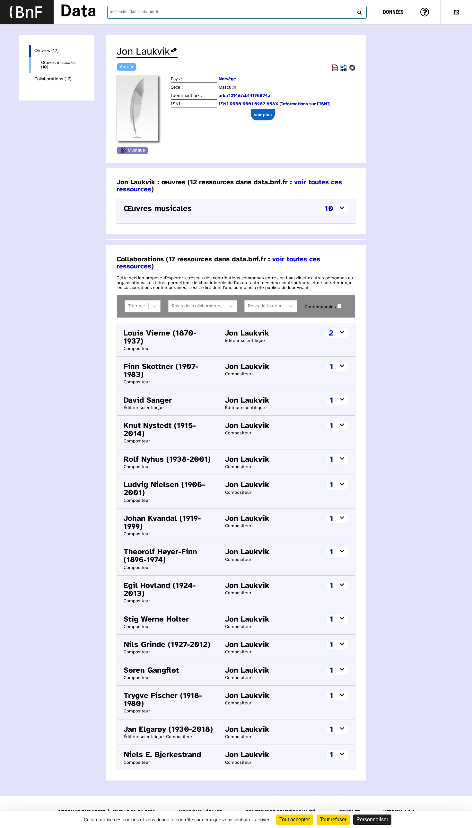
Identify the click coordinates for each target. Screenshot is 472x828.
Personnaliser (372, 819)
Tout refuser (333, 819)
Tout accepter (294, 819)
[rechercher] (358, 11)
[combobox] (237, 12)
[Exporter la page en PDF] (335, 69)
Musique (136, 150)
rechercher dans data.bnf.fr (134, 11)
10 (329, 209)
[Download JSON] (352, 69)
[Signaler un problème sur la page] (174, 52)
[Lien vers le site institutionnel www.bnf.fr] (27, 12)
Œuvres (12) (46, 50)
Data (78, 12)
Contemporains (320, 307)
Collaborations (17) (52, 79)
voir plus (263, 114)
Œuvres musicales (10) (58, 64)
